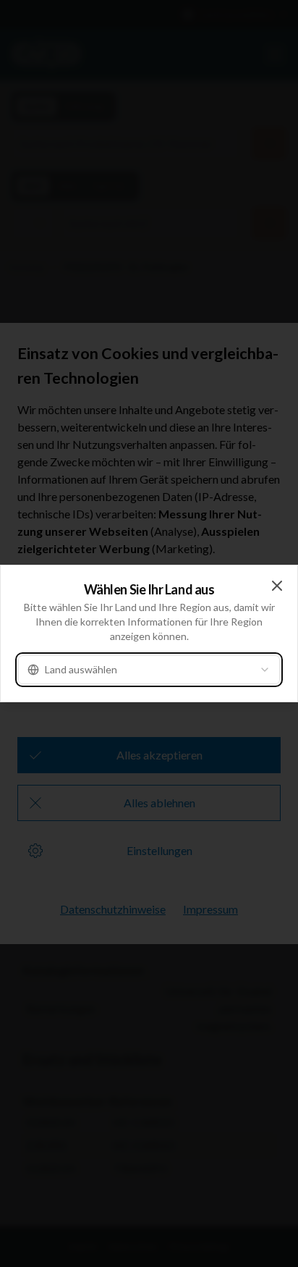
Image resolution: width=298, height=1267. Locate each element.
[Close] (277, 585)
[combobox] (149, 669)
